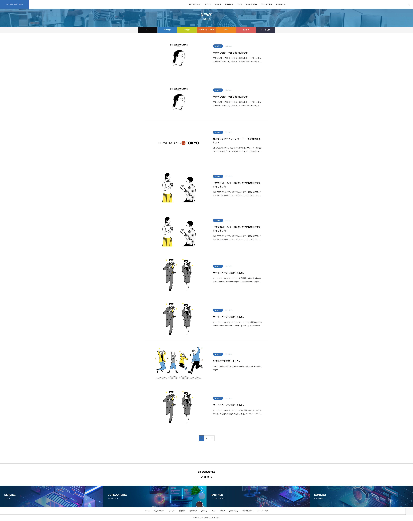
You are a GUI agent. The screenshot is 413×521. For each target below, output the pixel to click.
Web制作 (167, 30)
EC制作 (187, 30)
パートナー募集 (266, 4)
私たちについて (195, 4)
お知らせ (218, 46)
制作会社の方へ (251, 4)
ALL (147, 30)
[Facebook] (205, 477)
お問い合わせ (281, 4)
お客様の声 (229, 4)
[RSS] (211, 477)
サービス (207, 4)
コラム (239, 4)
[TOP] (206, 460)
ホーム (147, 511)
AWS (226, 30)
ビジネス (245, 30)
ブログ (222, 511)
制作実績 (218, 4)
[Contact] (208, 477)
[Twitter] (202, 477)
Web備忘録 (265, 30)
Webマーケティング (206, 30)
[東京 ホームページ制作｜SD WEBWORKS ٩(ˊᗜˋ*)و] (14, 4)
